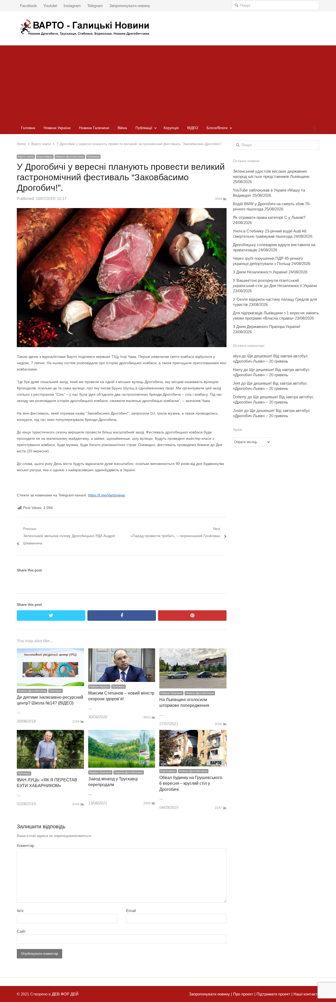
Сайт (21, 931)
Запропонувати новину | (210, 994)
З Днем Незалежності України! (260, 272)
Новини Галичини (94, 128)
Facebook (28, 5)
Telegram (95, 5)
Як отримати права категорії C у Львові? (269, 217)
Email (131, 910)
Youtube (50, 5)
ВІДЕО (192, 128)
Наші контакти (305, 994)
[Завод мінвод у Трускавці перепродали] (121, 733)
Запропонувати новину (129, 5)
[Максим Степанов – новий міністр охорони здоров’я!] (121, 652)
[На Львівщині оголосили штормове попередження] (193, 652)
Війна (122, 128)
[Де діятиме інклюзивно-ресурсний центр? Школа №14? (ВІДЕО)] (50, 652)
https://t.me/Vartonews (106, 495)
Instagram (72, 5)
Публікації (143, 128)
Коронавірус (44, 156)
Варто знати (26, 156)
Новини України (57, 128)
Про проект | (243, 994)
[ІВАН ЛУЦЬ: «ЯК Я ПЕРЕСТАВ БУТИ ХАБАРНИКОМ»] (50, 733)
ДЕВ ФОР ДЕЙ (65, 994)
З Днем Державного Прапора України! (266, 326)
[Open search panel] (314, 127)
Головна (28, 128)
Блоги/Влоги (217, 128)
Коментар (25, 845)
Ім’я (20, 910)
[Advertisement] (168, 82)
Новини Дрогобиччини (70, 156)
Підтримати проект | (273, 994)
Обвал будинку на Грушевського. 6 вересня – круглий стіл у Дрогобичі (191, 783)
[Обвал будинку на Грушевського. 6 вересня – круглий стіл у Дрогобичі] (193, 733)
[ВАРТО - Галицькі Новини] (168, 27)
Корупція (171, 128)
